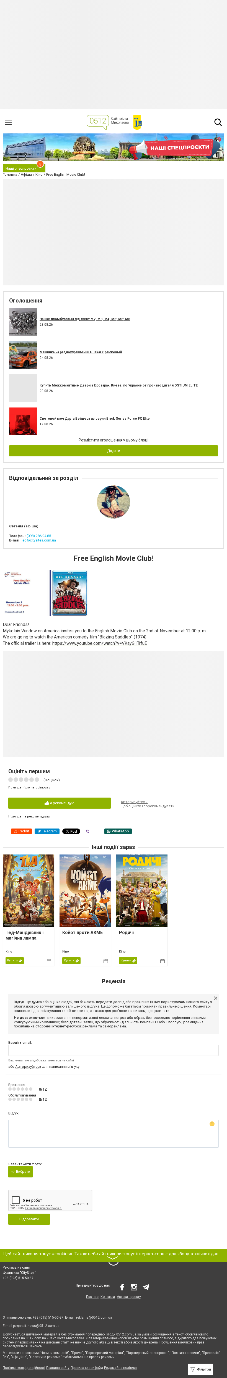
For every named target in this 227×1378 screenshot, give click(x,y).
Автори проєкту (129, 1297)
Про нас (92, 1297)
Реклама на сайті (16, 1267)
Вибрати (22, 1171)
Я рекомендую (61, 803)
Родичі (126, 932)
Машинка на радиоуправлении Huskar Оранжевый (81, 352)
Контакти (107, 1297)
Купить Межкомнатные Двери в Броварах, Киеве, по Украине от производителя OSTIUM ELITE (119, 385)
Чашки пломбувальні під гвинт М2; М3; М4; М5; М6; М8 (85, 319)
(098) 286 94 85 (39, 536)
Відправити (29, 1219)
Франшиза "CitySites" (19, 1273)
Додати (113, 451)
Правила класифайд (87, 1368)
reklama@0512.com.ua (94, 1317)
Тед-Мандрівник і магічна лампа (24, 935)
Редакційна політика (120, 1368)
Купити (12, 960)
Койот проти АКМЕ (82, 932)
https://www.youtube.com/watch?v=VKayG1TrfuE (99, 643)
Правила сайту (57, 1368)
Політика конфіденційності (24, 1368)
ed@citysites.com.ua (39, 540)
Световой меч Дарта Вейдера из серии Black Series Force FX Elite (95, 418)
